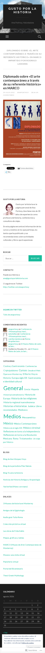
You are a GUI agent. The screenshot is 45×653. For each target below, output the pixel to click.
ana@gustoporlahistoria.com (15, 278)
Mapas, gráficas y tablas (13, 538)
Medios (12, 416)
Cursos (23, 370)
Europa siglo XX (19, 377)
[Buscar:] (22, 258)
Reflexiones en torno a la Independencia (21, 431)
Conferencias (31, 366)
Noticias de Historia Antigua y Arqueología (21, 479)
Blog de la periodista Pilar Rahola (17, 466)
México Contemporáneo (25, 423)
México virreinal (31, 427)
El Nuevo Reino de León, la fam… (23, 350)
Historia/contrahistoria (13, 394)
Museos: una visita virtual (14, 555)
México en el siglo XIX (12, 428)
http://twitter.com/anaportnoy (16, 287)
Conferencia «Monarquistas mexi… (20, 330)
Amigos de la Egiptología (13, 510)
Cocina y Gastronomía (13, 366)
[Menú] (7, 36)
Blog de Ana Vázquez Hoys (14, 459)
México (8, 423)
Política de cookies (28, 643)
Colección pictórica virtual (14, 524)
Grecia (27, 389)
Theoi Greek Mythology (13, 575)
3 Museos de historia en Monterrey (18, 503)
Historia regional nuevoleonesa (19, 402)
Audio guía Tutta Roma (13, 517)
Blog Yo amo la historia (13, 473)
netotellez (12, 334)
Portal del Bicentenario (13, 568)
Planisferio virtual (10, 561)
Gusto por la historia (22, 10)
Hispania (35, 389)
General (13, 388)
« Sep (5, 632)
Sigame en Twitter (12, 310)
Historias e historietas (15, 406)
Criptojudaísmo (10, 370)
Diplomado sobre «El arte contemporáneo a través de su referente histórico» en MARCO (22, 82)
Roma (15, 438)
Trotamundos (25, 438)
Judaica (31, 406)
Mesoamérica (28, 417)
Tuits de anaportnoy (11, 314)
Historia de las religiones (24, 398)
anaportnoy (23, 92)
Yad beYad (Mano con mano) (15, 486)
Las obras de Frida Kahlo (13, 531)
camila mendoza (15, 339)
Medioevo (23, 410)
